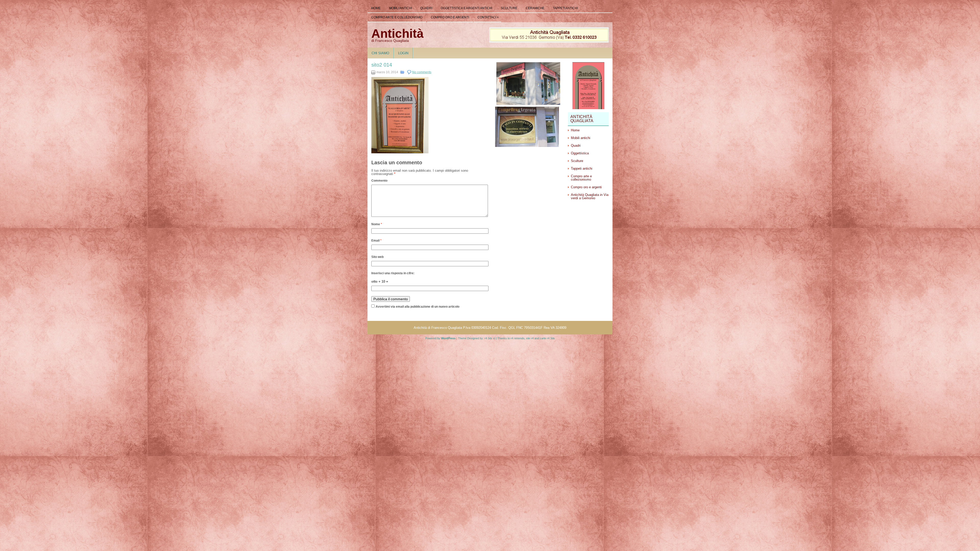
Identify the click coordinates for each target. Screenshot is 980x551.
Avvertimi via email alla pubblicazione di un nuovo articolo (417, 306)
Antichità (397, 33)
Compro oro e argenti (450, 17)
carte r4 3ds (547, 338)
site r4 (530, 338)
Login (403, 53)
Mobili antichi (400, 8)
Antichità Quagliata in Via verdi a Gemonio (589, 196)
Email (376, 240)
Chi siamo (380, 53)
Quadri (426, 8)
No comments (421, 72)
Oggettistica (580, 153)
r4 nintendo (517, 338)
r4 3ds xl (489, 338)
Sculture (509, 8)
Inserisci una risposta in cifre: (392, 273)
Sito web (377, 257)
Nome (376, 224)
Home (376, 8)
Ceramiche (535, 8)
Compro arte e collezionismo (396, 17)
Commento (379, 180)
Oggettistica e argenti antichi (466, 8)
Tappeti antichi (565, 8)
